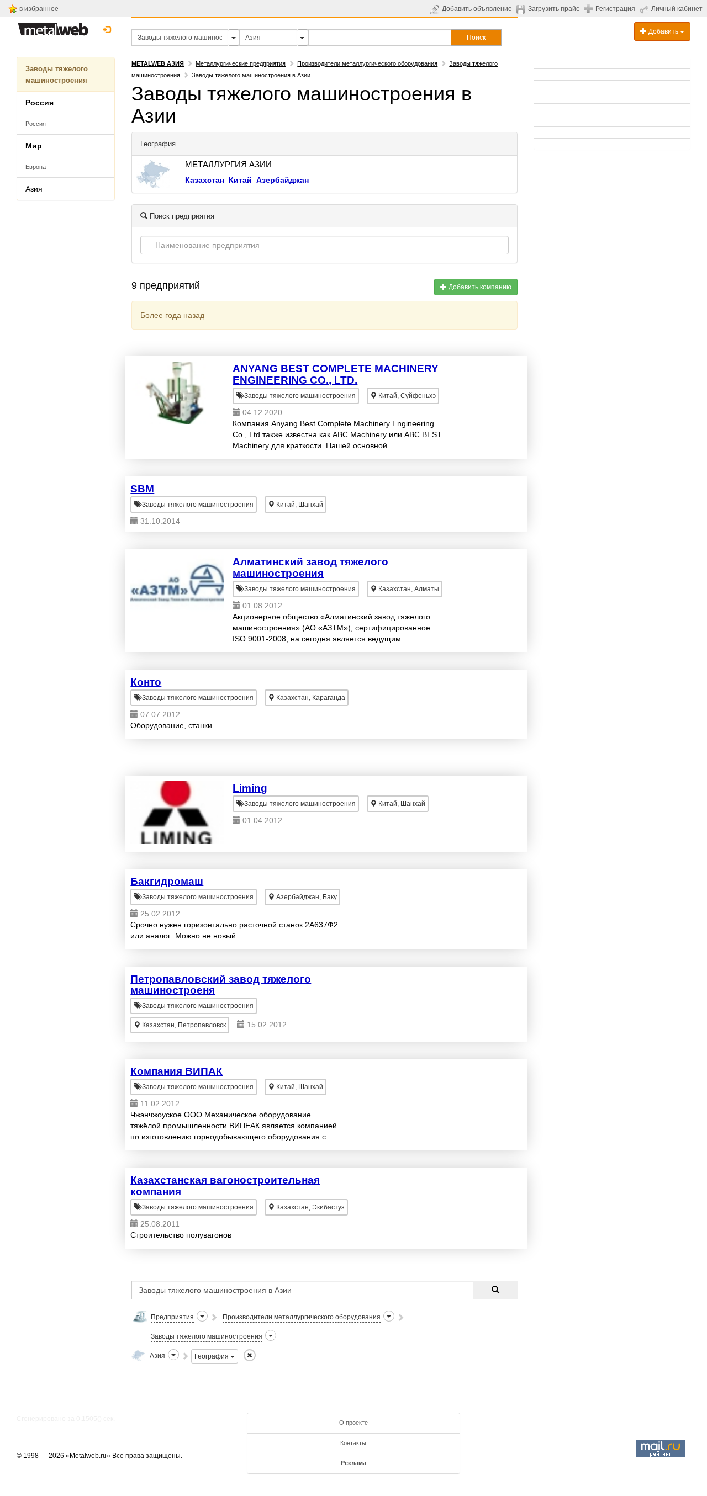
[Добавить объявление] (436, 9)
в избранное (39, 9)
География (212, 1356)
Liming (250, 788)
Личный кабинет (677, 9)
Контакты (353, 1443)
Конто (145, 682)
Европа (35, 166)
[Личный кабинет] (645, 9)
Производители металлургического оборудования (367, 63)
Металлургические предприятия (241, 63)
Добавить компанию (479, 287)
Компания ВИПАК (176, 1071)
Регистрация (615, 9)
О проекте (353, 1422)
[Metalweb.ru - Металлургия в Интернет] (53, 26)
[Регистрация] (589, 8)
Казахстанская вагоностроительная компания (225, 1185)
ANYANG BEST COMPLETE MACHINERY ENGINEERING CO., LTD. (336, 374)
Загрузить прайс (553, 9)
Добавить (663, 31)
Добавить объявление (477, 9)
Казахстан (204, 180)
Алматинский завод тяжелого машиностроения (310, 567)
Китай (240, 180)
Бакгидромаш (166, 881)
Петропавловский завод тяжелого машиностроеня (220, 984)
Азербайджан (282, 180)
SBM (142, 489)
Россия (35, 123)
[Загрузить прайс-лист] (522, 9)
